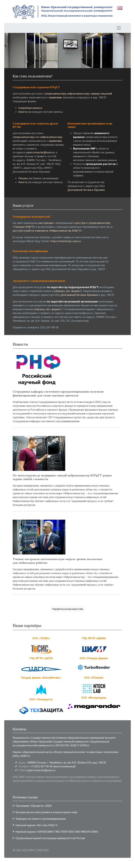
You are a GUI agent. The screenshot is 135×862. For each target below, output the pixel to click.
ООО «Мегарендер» (94, 697)
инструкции (46, 223)
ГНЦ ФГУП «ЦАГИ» (41, 658)
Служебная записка (30, 108)
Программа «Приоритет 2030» (34, 805)
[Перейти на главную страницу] (36, 11)
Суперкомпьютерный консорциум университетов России (50, 838)
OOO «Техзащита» (41, 699)
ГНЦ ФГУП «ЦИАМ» (94, 638)
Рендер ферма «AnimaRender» (41, 677)
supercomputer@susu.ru (40, 152)
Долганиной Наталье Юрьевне (86, 189)
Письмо (23, 178)
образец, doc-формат (67, 291)
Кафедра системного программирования (41, 818)
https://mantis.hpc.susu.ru (65, 241)
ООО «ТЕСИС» (41, 638)
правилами (55, 97)
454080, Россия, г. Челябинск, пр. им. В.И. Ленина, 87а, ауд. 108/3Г (67, 762)
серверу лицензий (101, 93)
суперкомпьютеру (55, 93)
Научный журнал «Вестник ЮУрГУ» (37, 825)
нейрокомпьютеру (78, 93)
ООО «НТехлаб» (94, 677)
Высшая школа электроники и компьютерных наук (46, 812)
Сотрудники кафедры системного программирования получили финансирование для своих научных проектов (58, 393)
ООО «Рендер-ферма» (94, 658)
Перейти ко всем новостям (67, 609)
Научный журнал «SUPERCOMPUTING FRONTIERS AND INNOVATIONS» (57, 831)
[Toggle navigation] (118, 28)
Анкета (22, 111)
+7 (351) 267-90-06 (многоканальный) (53, 766)
